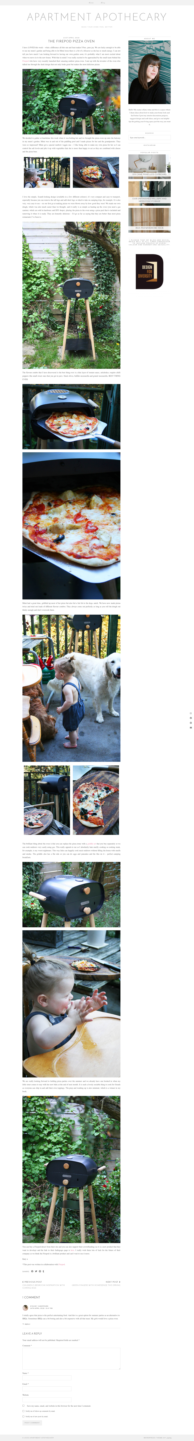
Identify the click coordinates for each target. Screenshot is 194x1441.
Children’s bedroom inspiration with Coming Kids (43, 1285)
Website (25, 1395)
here (72, 1250)
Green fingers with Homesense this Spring (96, 1283)
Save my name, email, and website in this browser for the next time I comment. (59, 1405)
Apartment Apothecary (97, 18)
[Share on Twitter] (36, 1271)
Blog (103, 3)
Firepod (25, 61)
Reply (27, 1324)
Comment (27, 1345)
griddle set (91, 843)
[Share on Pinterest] (40, 1271)
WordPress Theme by (158, 1438)
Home (91, 3)
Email (25, 1384)
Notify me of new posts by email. (37, 1416)
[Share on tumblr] (43, 1271)
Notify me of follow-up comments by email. (40, 1411)
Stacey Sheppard (39, 1306)
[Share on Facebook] (32, 1271)
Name (25, 1373)
